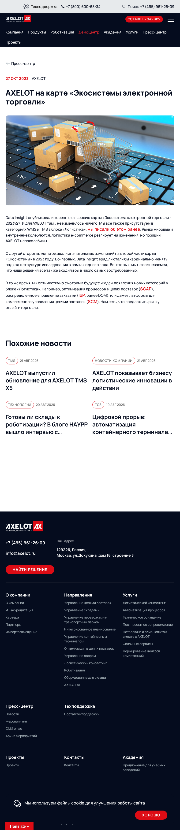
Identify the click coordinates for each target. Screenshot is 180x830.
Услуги (132, 32)
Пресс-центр (155, 32)
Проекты (13, 42)
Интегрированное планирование (90, 629)
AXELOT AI (72, 684)
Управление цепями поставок (87, 602)
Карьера (12, 617)
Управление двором (80, 655)
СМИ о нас (14, 728)
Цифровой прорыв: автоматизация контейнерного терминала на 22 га (130, 424)
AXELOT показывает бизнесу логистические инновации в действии (132, 380)
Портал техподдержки (81, 714)
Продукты (37, 32)
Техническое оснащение (142, 617)
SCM (92, 301)
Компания (14, 32)
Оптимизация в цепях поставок (89, 648)
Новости (12, 714)
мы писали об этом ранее (113, 229)
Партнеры (13, 624)
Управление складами (81, 610)
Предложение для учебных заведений (144, 767)
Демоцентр (89, 32)
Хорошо (151, 815)
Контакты (71, 765)
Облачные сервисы (138, 643)
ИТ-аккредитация (19, 610)
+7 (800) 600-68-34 (83, 6)
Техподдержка (44, 6)
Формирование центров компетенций (141, 653)
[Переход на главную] (18, 18)
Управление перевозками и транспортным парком (85, 619)
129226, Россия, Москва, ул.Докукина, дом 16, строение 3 (95, 552)
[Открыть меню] (170, 19)
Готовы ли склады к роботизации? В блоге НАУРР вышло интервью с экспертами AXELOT (47, 424)
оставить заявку (144, 19)
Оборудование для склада (85, 677)
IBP (82, 295)
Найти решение (30, 569)
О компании (15, 602)
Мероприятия (16, 721)
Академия (112, 32)
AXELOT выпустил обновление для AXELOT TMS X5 (46, 380)
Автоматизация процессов (144, 610)
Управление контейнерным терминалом (85, 638)
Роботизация (62, 32)
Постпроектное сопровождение (148, 624)
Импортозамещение (21, 632)
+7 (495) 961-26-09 (157, 6)
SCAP (145, 289)
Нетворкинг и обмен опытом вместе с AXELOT (145, 634)
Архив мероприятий (21, 736)
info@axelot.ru (21, 553)
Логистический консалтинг (85, 663)
